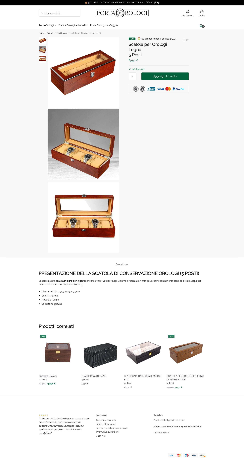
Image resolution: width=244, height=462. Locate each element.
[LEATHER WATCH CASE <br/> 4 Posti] (100, 353)
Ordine (202, 15)
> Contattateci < (161, 432)
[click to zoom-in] (83, 72)
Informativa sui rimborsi (107, 432)
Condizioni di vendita (106, 420)
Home (41, 33)
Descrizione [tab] (122, 264)
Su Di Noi (100, 436)
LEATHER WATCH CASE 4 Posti (94, 378)
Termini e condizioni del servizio (111, 428)
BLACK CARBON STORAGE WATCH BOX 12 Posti (143, 380)
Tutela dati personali (106, 424)
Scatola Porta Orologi (57, 33)
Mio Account (188, 15)
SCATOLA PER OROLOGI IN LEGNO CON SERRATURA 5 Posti (185, 380)
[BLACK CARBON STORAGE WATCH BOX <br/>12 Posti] (143, 353)
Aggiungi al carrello (165, 76)
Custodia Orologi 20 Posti (48, 378)
